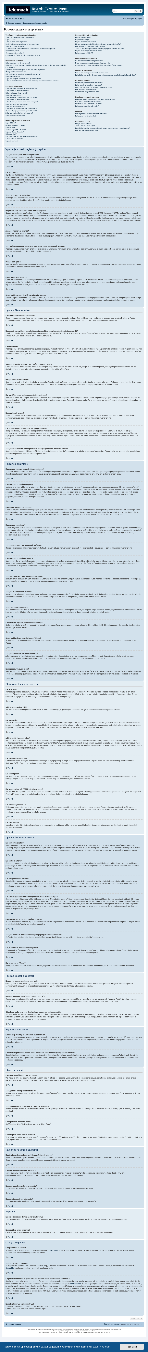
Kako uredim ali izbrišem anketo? (17, 100)
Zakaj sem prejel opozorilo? (15, 106)
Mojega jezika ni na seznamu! (15, 72)
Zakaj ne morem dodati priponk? (16, 104)
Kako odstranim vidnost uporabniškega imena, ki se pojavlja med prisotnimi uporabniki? (35, 65)
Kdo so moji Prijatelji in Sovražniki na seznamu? (91, 73)
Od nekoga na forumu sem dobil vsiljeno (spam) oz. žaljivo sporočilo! (99, 65)
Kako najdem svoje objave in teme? (87, 92)
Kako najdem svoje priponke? (85, 116)
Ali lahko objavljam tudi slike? (15, 130)
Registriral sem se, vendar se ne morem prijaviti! (22, 44)
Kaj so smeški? (10, 127)
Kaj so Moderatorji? (82, 39)
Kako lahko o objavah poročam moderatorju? (21, 108)
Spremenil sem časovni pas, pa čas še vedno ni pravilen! (25, 70)
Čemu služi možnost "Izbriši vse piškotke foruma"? (23, 55)
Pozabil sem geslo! (12, 51)
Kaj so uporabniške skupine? (85, 42)
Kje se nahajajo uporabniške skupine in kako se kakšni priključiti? (98, 44)
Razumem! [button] (132, 1347)
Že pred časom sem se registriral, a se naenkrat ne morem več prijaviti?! (30, 48)
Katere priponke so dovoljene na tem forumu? (91, 114)
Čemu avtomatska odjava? (14, 53)
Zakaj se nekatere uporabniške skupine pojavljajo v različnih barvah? (99, 48)
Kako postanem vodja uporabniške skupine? (90, 46)
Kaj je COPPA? (10, 39)
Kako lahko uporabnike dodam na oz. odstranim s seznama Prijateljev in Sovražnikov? (105, 75)
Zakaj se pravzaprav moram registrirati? (19, 37)
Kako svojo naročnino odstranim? (87, 106)
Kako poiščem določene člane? (86, 89)
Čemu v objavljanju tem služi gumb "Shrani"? (21, 111)
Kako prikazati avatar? (13, 76)
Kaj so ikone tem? (11, 141)
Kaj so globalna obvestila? (14, 132)
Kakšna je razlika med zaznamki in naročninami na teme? (95, 99)
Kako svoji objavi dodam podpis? (16, 93)
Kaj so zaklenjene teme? (14, 138)
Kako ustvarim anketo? (13, 95)
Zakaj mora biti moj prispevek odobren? (19, 113)
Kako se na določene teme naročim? (88, 101)
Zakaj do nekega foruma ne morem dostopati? (21, 102)
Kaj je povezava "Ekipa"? (84, 53)
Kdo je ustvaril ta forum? (83, 123)
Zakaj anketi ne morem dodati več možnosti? (21, 97)
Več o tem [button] (105, 1346)
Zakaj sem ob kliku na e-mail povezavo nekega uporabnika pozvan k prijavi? (32, 81)
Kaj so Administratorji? (83, 37)
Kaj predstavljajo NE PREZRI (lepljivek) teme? (21, 136)
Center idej (9, 1268)
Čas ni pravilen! (10, 67)
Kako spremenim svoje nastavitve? (17, 63)
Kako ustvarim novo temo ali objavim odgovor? (21, 88)
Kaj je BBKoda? (10, 123)
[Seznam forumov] (18, 9)
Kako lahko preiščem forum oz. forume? (89, 83)
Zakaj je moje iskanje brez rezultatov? (88, 85)
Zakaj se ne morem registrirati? (16, 42)
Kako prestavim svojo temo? (15, 115)
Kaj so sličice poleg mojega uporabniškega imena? (23, 74)
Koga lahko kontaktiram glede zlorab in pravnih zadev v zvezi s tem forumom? (102, 128)
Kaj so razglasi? (11, 134)
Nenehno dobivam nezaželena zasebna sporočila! (92, 63)
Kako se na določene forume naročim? (88, 104)
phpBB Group (52, 1250)
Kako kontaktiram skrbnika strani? (87, 130)
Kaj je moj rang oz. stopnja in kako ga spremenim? (23, 79)
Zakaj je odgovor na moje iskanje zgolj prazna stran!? (94, 87)
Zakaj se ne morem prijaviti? (15, 46)
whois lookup (75, 1284)
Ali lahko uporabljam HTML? (15, 125)
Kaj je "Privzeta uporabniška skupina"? (88, 51)
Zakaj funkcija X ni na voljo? (85, 126)
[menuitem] (22, 18)
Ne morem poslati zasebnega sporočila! (89, 61)
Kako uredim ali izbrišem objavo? (16, 91)
